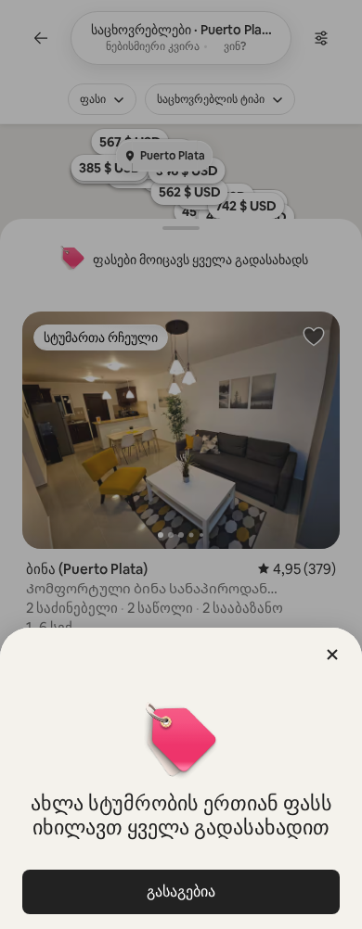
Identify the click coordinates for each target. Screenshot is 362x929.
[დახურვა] (332, 654)
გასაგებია (181, 891)
